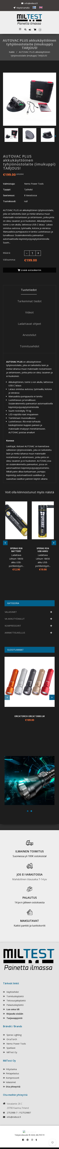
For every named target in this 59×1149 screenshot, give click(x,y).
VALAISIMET (11, 612)
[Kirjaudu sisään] (30, 29)
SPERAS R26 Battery (16, 550)
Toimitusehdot (29, 346)
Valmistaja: (9, 183)
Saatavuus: (9, 195)
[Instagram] (32, 1139)
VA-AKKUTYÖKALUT (15, 618)
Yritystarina (11, 1069)
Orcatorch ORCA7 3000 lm (29, 716)
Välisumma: (9, 259)
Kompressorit (12, 1077)
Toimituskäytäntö (15, 996)
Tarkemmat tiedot (29, 301)
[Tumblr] (36, 1139)
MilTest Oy (11, 1052)
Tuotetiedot (29, 290)
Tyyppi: (7, 189)
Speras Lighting (13, 1034)
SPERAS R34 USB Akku (43, 550)
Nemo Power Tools (16, 1043)
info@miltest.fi (31, 3)
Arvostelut (29, 335)
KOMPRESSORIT (13, 625)
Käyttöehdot (12, 991)
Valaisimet (11, 1082)
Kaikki (12, 52)
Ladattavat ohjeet (29, 324)
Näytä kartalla (22, 7)
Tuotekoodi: (9, 201)
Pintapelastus (12, 1073)
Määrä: (7, 252)
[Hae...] (25, 29)
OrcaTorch (11, 1039)
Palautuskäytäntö (15, 1004)
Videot (29, 312)
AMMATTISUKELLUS (15, 632)
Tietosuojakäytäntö (16, 1000)
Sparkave (10, 1047)
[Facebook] (23, 1139)
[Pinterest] (28, 1139)
